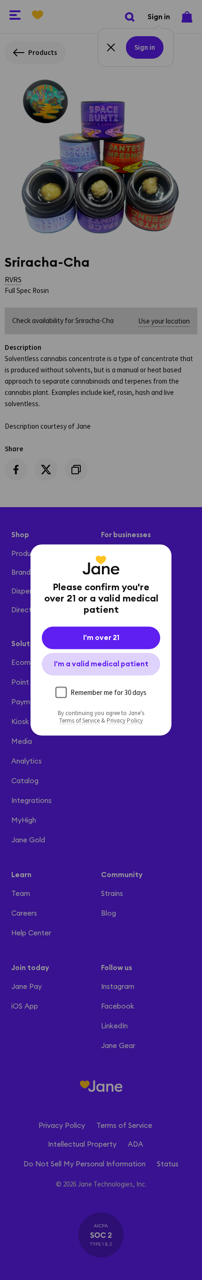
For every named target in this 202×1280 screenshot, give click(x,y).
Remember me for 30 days (108, 692)
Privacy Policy (125, 721)
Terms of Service (79, 721)
